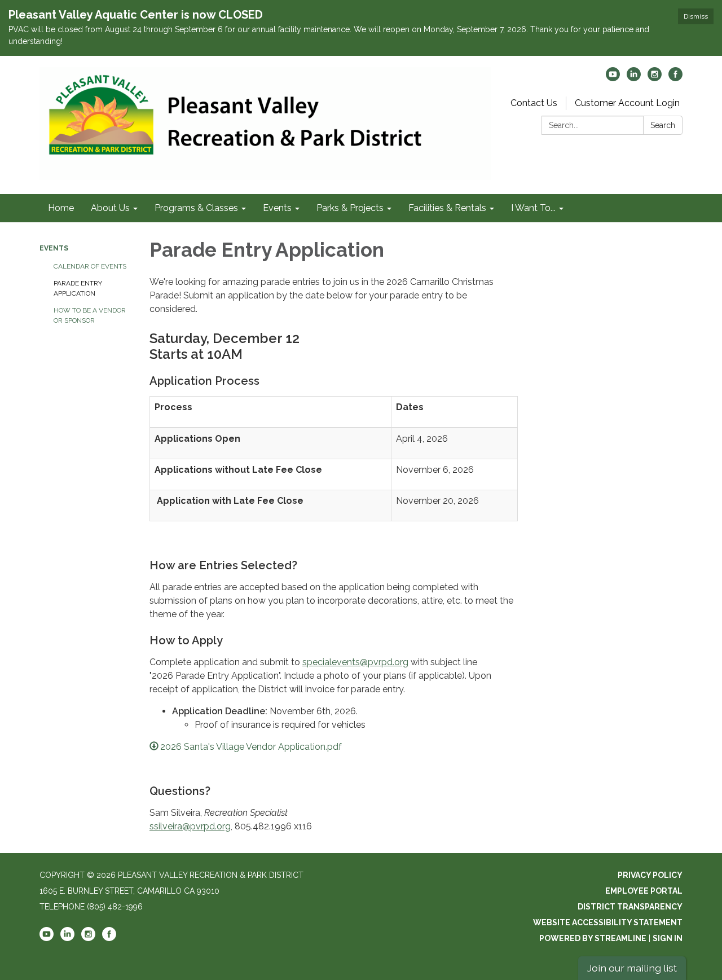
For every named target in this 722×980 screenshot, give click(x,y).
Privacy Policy (650, 875)
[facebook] (675, 78)
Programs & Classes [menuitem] (196, 208)
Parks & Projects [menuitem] (350, 208)
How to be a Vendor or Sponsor (90, 315)
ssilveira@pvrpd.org (190, 826)
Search (662, 125)
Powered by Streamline (592, 938)
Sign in (668, 938)
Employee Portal (644, 890)
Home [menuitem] (61, 208)
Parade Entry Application (78, 288)
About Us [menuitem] (110, 208)
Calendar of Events (90, 266)
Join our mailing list (632, 968)
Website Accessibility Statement (608, 922)
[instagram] (655, 78)
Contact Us (533, 103)
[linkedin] (634, 78)
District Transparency (630, 906)
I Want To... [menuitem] (533, 208)
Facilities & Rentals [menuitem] (447, 208)
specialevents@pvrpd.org (355, 662)
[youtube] (613, 78)
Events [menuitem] (277, 208)
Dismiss (696, 16)
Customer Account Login (627, 103)
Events (53, 248)
